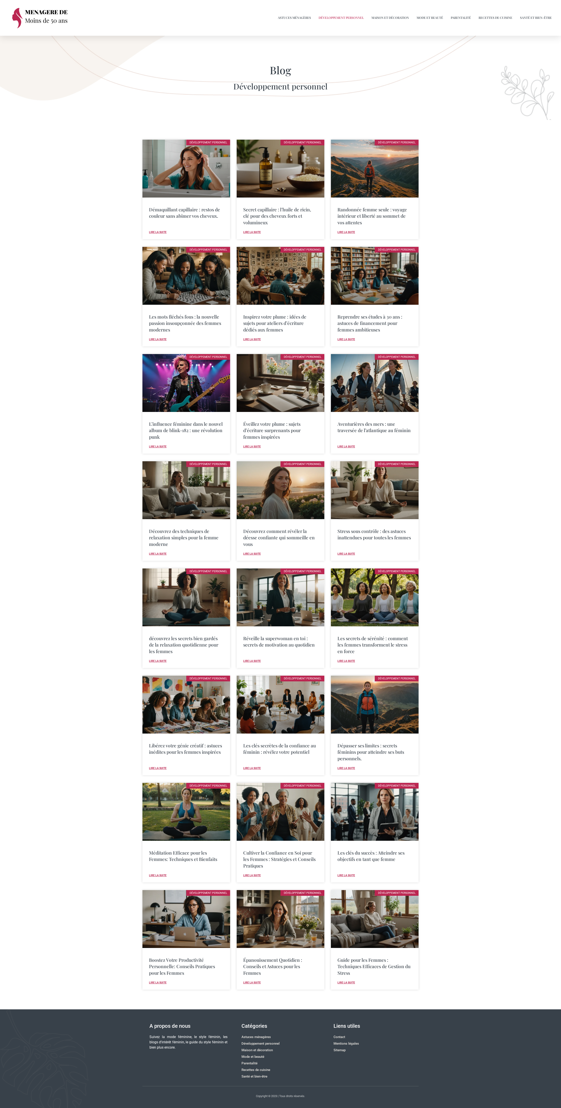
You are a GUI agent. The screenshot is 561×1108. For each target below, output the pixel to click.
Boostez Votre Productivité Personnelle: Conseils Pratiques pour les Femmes (182, 966)
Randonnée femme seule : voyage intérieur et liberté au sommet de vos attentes (372, 215)
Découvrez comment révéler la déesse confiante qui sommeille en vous (279, 537)
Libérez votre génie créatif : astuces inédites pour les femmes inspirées (185, 748)
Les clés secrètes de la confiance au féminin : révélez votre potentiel (279, 748)
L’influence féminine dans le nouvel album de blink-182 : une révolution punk (186, 430)
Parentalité (461, 18)
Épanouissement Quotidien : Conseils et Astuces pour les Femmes (272, 966)
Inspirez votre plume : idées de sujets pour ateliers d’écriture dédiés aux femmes (274, 323)
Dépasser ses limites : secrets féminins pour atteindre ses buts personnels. (370, 751)
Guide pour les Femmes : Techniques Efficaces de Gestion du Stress (373, 966)
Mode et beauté (430, 18)
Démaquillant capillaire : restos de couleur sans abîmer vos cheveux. (184, 212)
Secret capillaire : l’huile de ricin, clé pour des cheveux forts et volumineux (277, 215)
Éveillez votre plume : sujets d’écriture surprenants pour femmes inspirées (272, 430)
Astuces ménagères (294, 18)
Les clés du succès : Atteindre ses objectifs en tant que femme (371, 856)
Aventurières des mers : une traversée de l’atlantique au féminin (374, 427)
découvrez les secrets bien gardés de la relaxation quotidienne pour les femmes (183, 644)
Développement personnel (341, 18)
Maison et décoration (390, 18)
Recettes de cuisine (495, 18)
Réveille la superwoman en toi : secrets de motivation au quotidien (279, 641)
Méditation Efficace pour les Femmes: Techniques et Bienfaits (183, 856)
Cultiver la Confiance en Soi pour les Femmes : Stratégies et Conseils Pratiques (279, 859)
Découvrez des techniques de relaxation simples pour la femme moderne (183, 537)
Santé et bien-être (536, 18)
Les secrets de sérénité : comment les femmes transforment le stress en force (372, 644)
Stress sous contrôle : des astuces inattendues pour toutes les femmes (374, 534)
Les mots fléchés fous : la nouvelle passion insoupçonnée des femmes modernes (185, 323)
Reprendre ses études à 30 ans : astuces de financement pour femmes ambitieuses (369, 323)
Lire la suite (158, 232)
